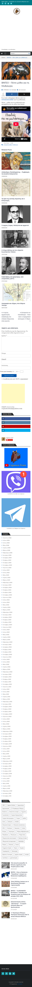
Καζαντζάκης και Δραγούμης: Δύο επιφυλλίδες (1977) (12, 277)
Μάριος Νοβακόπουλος (23, 831)
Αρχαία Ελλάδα (11, 805)
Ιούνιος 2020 (6, 721)
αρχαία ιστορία (18, 854)
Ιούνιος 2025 (6, 572)
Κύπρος (4, 831)
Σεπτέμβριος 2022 (7, 654)
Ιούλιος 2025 (6, 570)
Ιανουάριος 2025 (7, 585)
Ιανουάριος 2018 (7, 793)
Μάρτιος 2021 (6, 699)
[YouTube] (8, 3)
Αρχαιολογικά (5, 808)
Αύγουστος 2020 (7, 716)
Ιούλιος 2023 (6, 629)
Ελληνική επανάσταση (19, 825)
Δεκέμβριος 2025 (7, 557)
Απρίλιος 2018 (6, 786)
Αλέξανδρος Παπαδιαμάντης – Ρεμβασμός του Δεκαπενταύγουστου (15, 173)
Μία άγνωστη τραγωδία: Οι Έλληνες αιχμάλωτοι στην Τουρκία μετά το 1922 (19, 864)
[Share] (12, 94)
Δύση (3, 821)
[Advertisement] (16, 32)
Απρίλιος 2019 (6, 756)
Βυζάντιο (4, 811)
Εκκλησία (10, 821)
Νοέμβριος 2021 (7, 679)
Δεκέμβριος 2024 (7, 587)
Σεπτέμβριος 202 (7, 796)
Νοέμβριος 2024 (7, 590)
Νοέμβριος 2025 (7, 560)
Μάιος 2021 (6, 694)
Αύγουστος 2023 (7, 627)
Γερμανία (23, 811)
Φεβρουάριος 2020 (7, 731)
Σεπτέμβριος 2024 (7, 595)
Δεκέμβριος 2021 (7, 676)
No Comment (22, 89)
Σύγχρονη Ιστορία (6, 848)
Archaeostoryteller (8, 100)
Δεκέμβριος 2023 (7, 617)
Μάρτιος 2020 (6, 729)
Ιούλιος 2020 (6, 719)
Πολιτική (11, 844)
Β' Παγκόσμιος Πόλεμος (18, 808)
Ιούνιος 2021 (6, 691)
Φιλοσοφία (14, 851)
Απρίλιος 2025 (6, 577)
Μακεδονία (5, 834)
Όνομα (4, 353)
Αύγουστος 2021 (7, 686)
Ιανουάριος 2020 (7, 734)
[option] (19, 1)
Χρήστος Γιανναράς (7, 854)
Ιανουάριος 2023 (7, 644)
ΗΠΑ (3, 828)
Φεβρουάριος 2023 (7, 642)
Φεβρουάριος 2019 (7, 761)
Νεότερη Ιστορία (22, 838)
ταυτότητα (5, 858)
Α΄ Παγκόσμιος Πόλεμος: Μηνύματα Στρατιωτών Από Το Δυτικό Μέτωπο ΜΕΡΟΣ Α (20, 914)
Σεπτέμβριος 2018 (7, 773)
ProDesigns (19, 984)
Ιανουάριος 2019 (7, 763)
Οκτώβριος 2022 (7, 652)
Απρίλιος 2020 (6, 726)
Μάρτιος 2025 (6, 580)
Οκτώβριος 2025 (7, 562)
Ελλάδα (17, 821)
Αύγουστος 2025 (7, 567)
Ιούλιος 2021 (6, 689)
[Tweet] (24, 94)
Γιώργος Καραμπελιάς (16, 815)
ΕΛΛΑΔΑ (13, 89)
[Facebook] (3, 3)
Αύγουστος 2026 (7, 538)
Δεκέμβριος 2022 (7, 647)
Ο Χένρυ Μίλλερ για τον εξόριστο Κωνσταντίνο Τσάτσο (12, 251)
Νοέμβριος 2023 (7, 619)
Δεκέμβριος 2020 (7, 706)
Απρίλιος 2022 (6, 667)
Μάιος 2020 (6, 724)
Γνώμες (18, 818)
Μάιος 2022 (6, 664)
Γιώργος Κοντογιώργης (8, 818)
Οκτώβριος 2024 (7, 592)
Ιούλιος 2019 (6, 748)
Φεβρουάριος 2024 (7, 612)
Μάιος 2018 (6, 783)
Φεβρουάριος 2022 (7, 672)
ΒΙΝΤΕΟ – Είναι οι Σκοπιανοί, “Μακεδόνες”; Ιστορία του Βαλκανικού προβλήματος (19, 874)
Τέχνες (15, 848)
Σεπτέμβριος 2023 (7, 624)
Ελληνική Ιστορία (6, 825)
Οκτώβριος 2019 (7, 741)
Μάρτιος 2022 (6, 669)
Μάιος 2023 (6, 634)
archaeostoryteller (7, 145)
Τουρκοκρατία (5, 851)
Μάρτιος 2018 (6, 788)
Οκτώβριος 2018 (7, 771)
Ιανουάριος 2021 (7, 704)
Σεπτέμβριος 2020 (7, 714)
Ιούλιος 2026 (6, 540)
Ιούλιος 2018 (6, 778)
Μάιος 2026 (6, 545)
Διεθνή (24, 818)
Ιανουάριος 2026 (7, 555)
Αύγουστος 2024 (7, 597)
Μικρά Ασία (22, 834)
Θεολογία (9, 828)
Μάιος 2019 (6, 753)
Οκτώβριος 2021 (7, 681)
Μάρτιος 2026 (6, 550)
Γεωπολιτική (5, 815)
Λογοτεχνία (11, 831)
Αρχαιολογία (21, 805)
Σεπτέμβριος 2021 (7, 684)
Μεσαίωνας (14, 834)
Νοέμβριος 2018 (7, 768)
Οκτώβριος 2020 (7, 711)
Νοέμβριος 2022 (7, 649)
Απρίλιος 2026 (6, 547)
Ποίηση (4, 844)
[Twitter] (11, 3)
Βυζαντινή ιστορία (14, 811)
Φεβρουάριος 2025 (7, 582)
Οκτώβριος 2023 (7, 622)
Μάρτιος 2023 (6, 639)
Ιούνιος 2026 (6, 543)
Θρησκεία (17, 828)
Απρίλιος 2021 (6, 696)
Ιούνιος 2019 (6, 751)
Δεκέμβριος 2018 (7, 766)
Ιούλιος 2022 (6, 659)
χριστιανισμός (13, 858)
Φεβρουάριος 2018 (7, 791)
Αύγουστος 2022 (7, 657)
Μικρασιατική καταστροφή (9, 838)
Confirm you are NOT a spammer (15, 379)
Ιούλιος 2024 (6, 600)
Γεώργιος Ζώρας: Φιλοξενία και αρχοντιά (15, 225)
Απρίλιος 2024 (6, 607)
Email (4, 359)
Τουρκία (22, 848)
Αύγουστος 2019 (7, 746)
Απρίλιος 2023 (6, 637)
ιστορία (27, 854)
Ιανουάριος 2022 (7, 674)
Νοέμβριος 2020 (7, 709)
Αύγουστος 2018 (7, 776)
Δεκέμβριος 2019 (7, 736)
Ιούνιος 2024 (6, 602)
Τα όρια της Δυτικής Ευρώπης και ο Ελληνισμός (13, 199)
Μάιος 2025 (6, 575)
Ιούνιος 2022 (6, 662)
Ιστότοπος (5, 365)
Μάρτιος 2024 (6, 609)
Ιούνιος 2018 (6, 781)
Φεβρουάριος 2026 (7, 552)
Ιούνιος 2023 (6, 632)
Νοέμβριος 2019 (7, 739)
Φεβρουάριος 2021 (7, 701)
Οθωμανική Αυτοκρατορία (9, 841)
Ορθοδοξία (21, 841)
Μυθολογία (15, 145)
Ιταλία (23, 828)
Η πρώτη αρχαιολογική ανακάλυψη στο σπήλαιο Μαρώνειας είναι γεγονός (8, 317)
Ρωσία (17, 844)
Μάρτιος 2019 (6, 758)
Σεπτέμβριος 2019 (7, 743)
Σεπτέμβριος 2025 (7, 565)
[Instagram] (5, 3)
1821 (3, 805)
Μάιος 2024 (6, 605)
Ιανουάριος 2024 (7, 614)
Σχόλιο (4, 336)
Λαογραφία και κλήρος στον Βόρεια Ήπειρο (13, 304)
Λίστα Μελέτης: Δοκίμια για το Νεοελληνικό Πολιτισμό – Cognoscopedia (20, 883)
